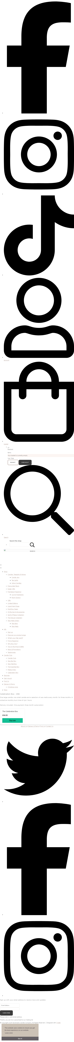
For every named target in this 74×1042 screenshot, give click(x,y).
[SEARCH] (32, 544)
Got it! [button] (20, 1038)
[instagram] (39, 194)
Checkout (25, 462)
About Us (24, 726)
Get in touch (8, 678)
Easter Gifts (11, 589)
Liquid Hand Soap (13, 606)
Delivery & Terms (9, 684)
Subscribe (6, 1013)
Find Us (6, 681)
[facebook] (39, 113)
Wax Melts (15, 626)
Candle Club (8, 655)
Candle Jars (15, 577)
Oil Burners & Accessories (16, 612)
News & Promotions (14, 649)
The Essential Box (13, 667)
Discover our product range (17, 635)
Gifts (9, 600)
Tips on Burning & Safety (16, 647)
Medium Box (12, 670)
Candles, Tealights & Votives (17, 574)
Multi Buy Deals (13, 609)
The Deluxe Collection (15, 618)
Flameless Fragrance (14, 592)
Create (58, 1023)
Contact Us (49, 726)
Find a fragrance (13, 641)
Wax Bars (15, 623)
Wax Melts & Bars (13, 621)
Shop (5, 572)
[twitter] (39, 802)
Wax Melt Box (12, 664)
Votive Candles (16, 583)
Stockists (7, 675)
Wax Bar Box (12, 661)
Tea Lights (15, 580)
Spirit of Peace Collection (16, 615)
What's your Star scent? (15, 638)
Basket (13, 462)
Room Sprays (16, 598)
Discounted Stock (13, 586)
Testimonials (12, 652)
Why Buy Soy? (12, 644)
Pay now (12, 720)
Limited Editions (13, 603)
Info (5, 629)
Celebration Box (13, 673)
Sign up (10, 632)
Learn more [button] (9, 1033)
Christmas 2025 (13, 687)
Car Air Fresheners (18, 595)
